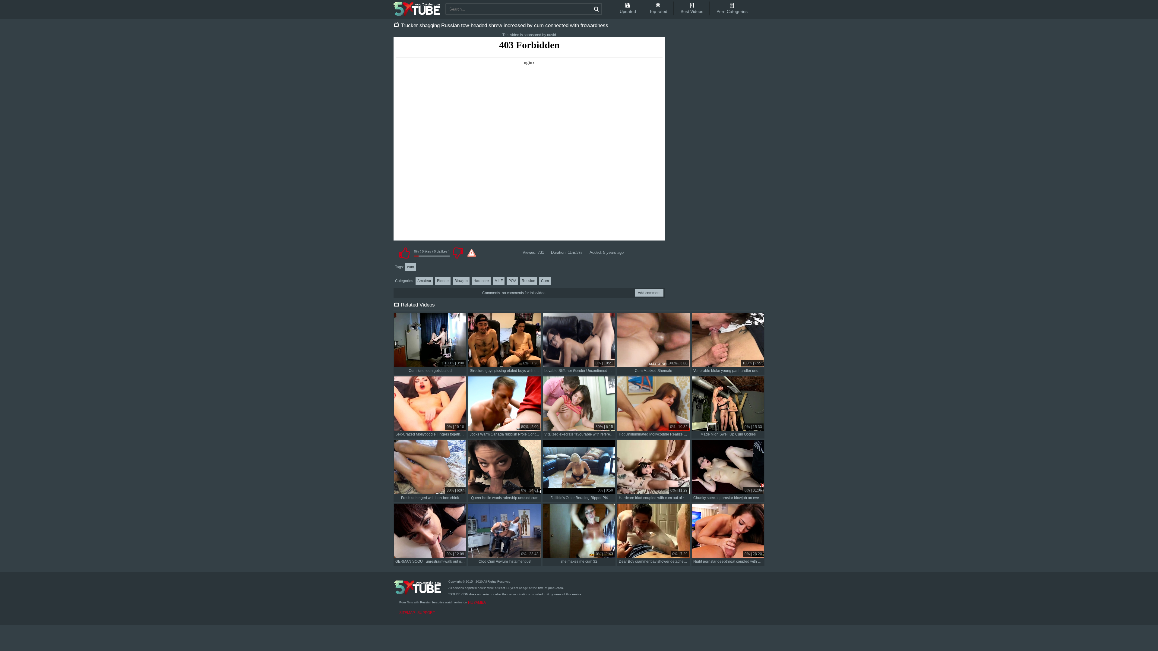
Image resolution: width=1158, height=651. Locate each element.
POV (512, 281)
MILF (499, 281)
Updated (628, 11)
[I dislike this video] (458, 253)
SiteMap (407, 613)
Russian (528, 281)
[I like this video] (404, 253)
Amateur (424, 281)
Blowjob (461, 281)
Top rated (658, 11)
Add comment (649, 293)
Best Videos (692, 11)
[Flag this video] (471, 253)
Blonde (443, 281)
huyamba (477, 602)
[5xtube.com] (417, 9)
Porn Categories (732, 11)
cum (410, 267)
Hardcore (481, 281)
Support (426, 613)
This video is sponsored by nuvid (529, 35)
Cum (545, 281)
